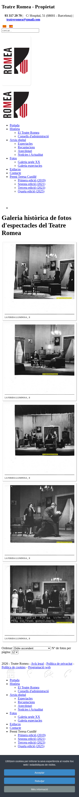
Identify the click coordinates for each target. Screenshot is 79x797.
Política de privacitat (59, 663)
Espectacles (25, 143)
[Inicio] (11, 673)
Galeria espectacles (30, 165)
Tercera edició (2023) (31, 187)
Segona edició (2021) (31, 184)
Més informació (39, 789)
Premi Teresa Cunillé (23, 176)
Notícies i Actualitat (30, 154)
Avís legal (37, 663)
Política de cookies (14, 667)
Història (15, 129)
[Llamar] (68, 673)
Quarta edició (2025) (31, 191)
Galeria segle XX (29, 162)
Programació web (39, 667)
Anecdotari (25, 151)
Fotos (13, 158)
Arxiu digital (18, 140)
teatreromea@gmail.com (23, 19)
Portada (14, 125)
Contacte (15, 173)
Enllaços (15, 169)
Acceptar (39, 772)
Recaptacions (26, 147)
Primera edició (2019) (32, 180)
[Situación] (30, 673)
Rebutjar (39, 781)
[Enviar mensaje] (49, 673)
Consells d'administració (33, 136)
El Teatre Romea (28, 132)
